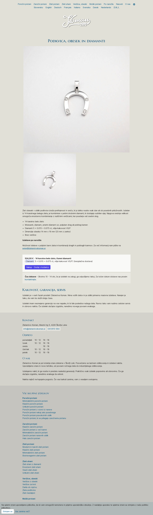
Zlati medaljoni (28, 493)
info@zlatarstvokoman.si (34, 329)
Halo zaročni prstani (31, 438)
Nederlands (106, 7)
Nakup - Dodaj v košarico (37, 267)
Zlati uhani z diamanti (31, 464)
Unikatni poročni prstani (32, 407)
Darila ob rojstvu (29, 487)
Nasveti (119, 4)
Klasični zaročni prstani (32, 427)
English (49, 7)
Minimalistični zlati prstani (33, 453)
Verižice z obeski (29, 481)
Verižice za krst (29, 484)
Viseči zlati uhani (29, 470)
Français (67, 7)
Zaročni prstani (40, 4)
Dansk (95, 7)
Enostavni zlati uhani (31, 467)
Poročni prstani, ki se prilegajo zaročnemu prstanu (44, 418)
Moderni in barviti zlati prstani (35, 447)
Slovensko (38, 7)
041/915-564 (54, 329)
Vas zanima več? (22, 511)
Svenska (86, 7)
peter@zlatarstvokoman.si (33, 248)
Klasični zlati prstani (31, 450)
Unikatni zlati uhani (30, 473)
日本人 (116, 7)
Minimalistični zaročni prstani (34, 432)
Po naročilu (109, 4)
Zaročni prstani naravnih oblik (35, 435)
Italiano (77, 7)
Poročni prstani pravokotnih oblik (37, 415)
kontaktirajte (30, 279)
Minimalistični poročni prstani (35, 401)
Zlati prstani (54, 4)
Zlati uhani (66, 4)
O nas (127, 4)
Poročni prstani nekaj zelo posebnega (39, 412)
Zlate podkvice (29, 490)
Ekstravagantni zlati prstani (34, 455)
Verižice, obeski (80, 4)
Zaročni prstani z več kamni (34, 430)
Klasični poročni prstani (32, 404)
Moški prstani (95, 4)
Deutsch (57, 7)
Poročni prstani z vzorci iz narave (37, 409)
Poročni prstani (24, 4)
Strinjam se (7, 511)
